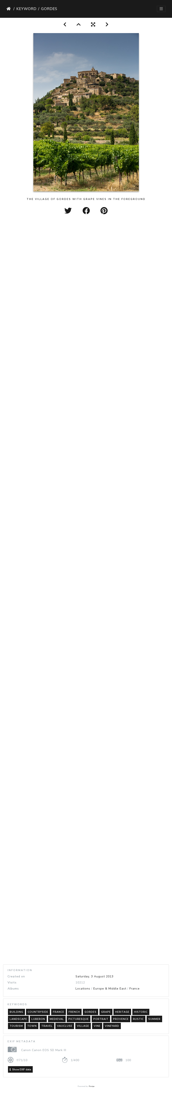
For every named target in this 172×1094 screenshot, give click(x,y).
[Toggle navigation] (161, 9)
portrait (100, 1019)
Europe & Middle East (109, 989)
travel (47, 1026)
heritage (122, 1012)
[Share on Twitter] (69, 211)
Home (9, 9)
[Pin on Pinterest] (104, 211)
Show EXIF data (21, 1069)
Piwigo (92, 1086)
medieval (57, 1019)
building (16, 1012)
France (134, 989)
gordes (90, 1012)
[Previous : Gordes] (65, 24)
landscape (18, 1019)
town (32, 1026)
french (74, 1012)
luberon (38, 1019)
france (58, 1012)
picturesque (78, 1019)
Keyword (26, 8)
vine (97, 1026)
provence (121, 1019)
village (83, 1026)
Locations (83, 989)
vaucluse (64, 1026)
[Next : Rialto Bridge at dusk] (107, 24)
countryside (38, 1012)
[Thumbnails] (79, 24)
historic (141, 1012)
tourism (16, 1026)
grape (106, 1012)
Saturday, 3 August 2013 (94, 976)
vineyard (112, 1026)
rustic (138, 1019)
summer (154, 1019)
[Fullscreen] (93, 24)
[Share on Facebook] (87, 211)
